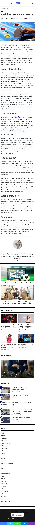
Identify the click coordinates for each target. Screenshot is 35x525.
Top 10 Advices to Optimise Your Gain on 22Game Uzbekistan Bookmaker (8, 345)
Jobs (3, 466)
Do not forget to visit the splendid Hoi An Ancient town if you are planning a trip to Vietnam (22, 411)
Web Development (7, 501)
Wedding (4, 504)
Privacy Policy (18, 518)
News (3, 476)
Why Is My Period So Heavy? (19, 395)
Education (5, 445)
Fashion (4, 450)
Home (4, 8)
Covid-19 (4, 440)
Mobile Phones (6, 473)
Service (4, 481)
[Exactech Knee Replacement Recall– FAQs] (5, 405)
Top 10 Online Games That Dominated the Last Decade (26, 344)
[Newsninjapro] (17, 3)
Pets (3, 478)
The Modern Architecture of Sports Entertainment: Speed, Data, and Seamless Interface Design (25, 327)
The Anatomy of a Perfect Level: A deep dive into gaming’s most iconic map (8, 326)
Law (3, 468)
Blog (3, 435)
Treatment (5, 499)
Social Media (5, 483)
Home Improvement (7, 463)
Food (3, 456)
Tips (3, 493)
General (4, 458)
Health (4, 461)
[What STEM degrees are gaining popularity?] (5, 420)
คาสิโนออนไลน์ (16, 117)
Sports (4, 486)
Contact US (11, 518)
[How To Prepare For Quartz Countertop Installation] (5, 390)
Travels (4, 496)
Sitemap (25, 518)
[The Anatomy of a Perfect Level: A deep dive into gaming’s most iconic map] (9, 318)
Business (4, 438)
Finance (4, 453)
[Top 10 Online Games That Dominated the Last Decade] (26, 338)
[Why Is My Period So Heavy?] (5, 397)
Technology (5, 491)
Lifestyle (4, 471)
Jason (4, 18)
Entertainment (6, 448)
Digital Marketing (7, 443)
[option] (17, 369)
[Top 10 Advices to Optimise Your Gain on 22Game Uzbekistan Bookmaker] (9, 338)
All (7, 8)
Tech (3, 488)
